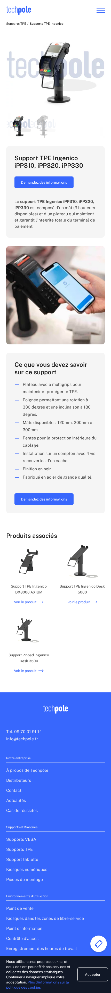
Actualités (16, 800)
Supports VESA (21, 839)
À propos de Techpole (27, 770)
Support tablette (22, 859)
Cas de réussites (22, 810)
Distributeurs (18, 780)
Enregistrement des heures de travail (41, 948)
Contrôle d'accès (22, 938)
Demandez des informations (44, 182)
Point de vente (20, 908)
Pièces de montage (24, 879)
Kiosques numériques (26, 869)
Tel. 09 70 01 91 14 (24, 731)
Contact (13, 790)
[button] (18, 125)
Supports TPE (16, 24)
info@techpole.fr (22, 738)
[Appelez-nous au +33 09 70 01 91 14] (98, 944)
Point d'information (24, 928)
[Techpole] (18, 10)
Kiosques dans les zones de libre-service (45, 918)
